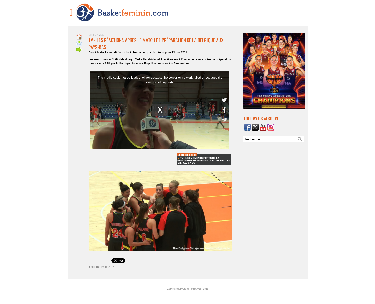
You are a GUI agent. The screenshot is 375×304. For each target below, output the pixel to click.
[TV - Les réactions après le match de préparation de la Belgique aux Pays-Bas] (161, 171)
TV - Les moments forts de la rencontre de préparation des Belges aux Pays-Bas (203, 160)
